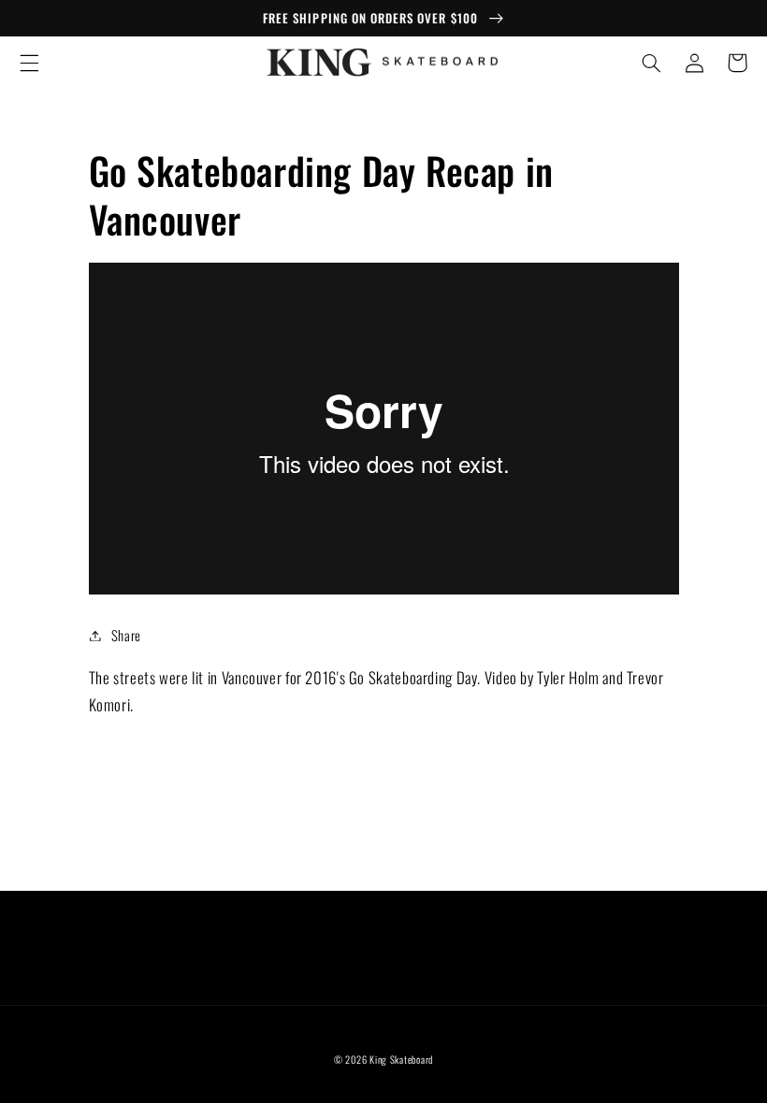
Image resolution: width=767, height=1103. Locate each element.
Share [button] (126, 634)
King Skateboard (401, 1059)
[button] (29, 62)
